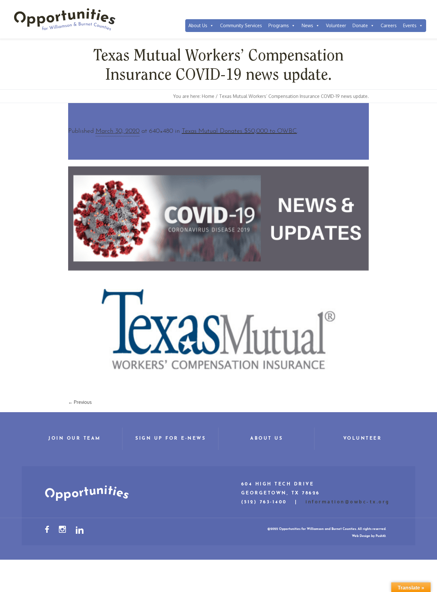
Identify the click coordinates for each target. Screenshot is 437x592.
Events (410, 25)
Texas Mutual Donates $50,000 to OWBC (239, 131)
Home (208, 96)
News (307, 25)
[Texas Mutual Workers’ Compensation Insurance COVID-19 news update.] (218, 279)
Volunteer (336, 25)
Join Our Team (74, 438)
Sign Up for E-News (170, 438)
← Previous (80, 402)
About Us (197, 25)
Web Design (361, 536)
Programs (278, 25)
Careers (389, 25)
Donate (360, 25)
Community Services (241, 25)
